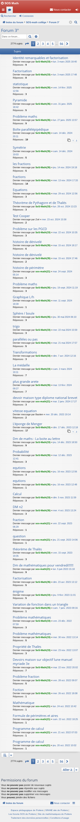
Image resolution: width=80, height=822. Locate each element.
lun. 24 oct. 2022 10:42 (64, 706)
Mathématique (23, 703)
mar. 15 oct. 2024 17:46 (65, 258)
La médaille (21, 365)
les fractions (22, 164)
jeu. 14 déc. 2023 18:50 (65, 442)
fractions (19, 177)
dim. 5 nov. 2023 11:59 (64, 497)
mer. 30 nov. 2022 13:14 (65, 637)
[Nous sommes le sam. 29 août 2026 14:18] (70, 22)
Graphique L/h (23, 297)
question (19, 536)
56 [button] (61, 44)
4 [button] (48, 44)
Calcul (17, 494)
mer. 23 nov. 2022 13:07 (65, 650)
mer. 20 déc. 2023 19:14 (58, 414)
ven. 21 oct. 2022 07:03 (65, 732)
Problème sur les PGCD (30, 229)
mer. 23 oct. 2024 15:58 (54, 219)
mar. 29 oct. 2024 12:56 (65, 193)
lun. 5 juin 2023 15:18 (64, 569)
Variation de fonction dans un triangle (40, 604)
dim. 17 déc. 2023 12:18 (65, 427)
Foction (18, 690)
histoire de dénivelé (27, 242)
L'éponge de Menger (27, 424)
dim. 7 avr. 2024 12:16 (64, 356)
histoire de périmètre (28, 268)
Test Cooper (21, 216)
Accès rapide (4, 10)
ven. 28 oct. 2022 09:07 (65, 680)
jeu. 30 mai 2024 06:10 (64, 317)
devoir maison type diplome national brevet (45, 397)
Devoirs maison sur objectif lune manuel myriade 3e (42, 661)
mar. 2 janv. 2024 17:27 (65, 401)
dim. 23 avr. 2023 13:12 (65, 582)
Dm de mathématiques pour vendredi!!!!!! (43, 565)
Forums (10, 10)
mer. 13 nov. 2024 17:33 (65, 180)
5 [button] (53, 44)
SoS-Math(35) (43, 87)
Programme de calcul (28, 728)
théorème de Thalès (27, 549)
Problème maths (25, 116)
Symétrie (19, 147)
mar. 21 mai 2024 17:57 (65, 343)
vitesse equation (25, 411)
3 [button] (43, 44)
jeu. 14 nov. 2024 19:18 (65, 167)
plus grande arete (25, 381)
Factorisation (22, 71)
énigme (18, 591)
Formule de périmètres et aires (35, 715)
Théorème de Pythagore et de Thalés (39, 203)
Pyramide (20, 100)
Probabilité (21, 451)
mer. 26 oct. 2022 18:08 (65, 693)
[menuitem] (60, 10)
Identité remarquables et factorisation (40, 58)
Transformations (25, 352)
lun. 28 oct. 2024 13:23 (65, 206)
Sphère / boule (23, 313)
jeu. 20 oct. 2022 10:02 (64, 745)
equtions (19, 468)
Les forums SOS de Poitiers (22, 814)
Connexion (27, 16)
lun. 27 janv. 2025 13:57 (65, 120)
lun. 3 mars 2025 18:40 (65, 61)
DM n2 (18, 507)
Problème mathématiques (32, 617)
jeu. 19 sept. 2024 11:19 (65, 287)
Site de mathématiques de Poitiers (55, 814)
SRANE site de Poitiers (56, 810)
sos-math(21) (42, 271)
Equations (20, 190)
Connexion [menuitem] (77, 10)
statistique (20, 84)
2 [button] (38, 44)
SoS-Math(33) (43, 61)
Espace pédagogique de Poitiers (27, 810)
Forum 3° (10, 30)
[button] (27, 43)
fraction (18, 520)
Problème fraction (26, 676)
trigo (16, 326)
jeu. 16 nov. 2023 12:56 (65, 471)
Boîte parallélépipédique (31, 129)
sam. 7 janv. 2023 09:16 (65, 608)
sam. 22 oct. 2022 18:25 (65, 719)
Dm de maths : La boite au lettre (36, 438)
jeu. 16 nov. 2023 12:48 (65, 484)
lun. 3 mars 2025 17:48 (65, 74)
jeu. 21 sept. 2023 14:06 (65, 539)
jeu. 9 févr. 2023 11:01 (64, 595)
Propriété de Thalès (27, 646)
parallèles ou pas (25, 339)
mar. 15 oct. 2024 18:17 (65, 245)
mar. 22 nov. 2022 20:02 (65, 667)
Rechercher (10, 16)
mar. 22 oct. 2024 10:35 (65, 232)
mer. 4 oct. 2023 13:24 (64, 510)
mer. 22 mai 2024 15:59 (65, 330)
